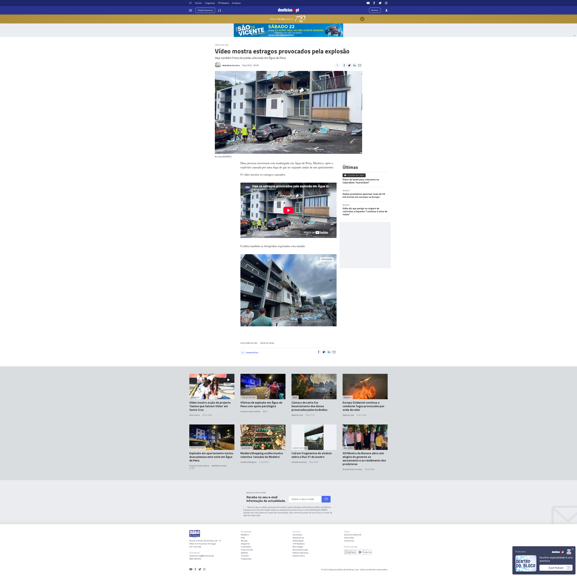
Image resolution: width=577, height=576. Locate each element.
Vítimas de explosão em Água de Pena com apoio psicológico (261, 404)
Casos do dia (247, 549)
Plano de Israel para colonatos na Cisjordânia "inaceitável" (361, 181)
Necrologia (298, 546)
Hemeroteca (299, 555)
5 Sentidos (246, 546)
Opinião (244, 552)
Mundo (244, 540)
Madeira (245, 534)
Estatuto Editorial (352, 534)
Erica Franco (194, 415)
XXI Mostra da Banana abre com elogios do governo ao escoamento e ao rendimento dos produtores (364, 458)
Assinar (374, 10)
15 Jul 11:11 (310, 415)
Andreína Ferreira (219, 465)
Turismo (198, 3)
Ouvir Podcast (555, 568)
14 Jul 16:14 (264, 462)
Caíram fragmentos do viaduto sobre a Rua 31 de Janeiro (312, 455)
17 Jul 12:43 (361, 415)
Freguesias (210, 3)
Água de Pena (267, 343)
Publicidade (298, 540)
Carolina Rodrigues (248, 462)
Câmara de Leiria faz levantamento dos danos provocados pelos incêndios (309, 406)
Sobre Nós (349, 537)
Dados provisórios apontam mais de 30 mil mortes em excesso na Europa (364, 195)
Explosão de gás (248, 343)
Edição (205, 10)
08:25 (265, 411)
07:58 (191, 468)
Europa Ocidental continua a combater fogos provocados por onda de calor (364, 406)
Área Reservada (300, 549)
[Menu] (190, 10)
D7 (190, 3)
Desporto (245, 543)
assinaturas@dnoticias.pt (201, 555)
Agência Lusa (297, 415)
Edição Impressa (300, 552)
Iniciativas (236, 3)
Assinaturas (298, 537)
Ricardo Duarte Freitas (352, 469)
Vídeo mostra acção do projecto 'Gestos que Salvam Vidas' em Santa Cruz (210, 406)
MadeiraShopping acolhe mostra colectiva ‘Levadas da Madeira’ (261, 455)
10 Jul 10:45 (207, 415)
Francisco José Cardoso (250, 411)
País (243, 537)
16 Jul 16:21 (314, 462)
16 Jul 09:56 (369, 469)
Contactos (349, 540)
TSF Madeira (223, 3)
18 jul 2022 (250, 65)
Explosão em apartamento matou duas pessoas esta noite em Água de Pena (211, 457)
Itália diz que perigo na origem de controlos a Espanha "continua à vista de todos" (365, 211)
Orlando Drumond (299, 462)
